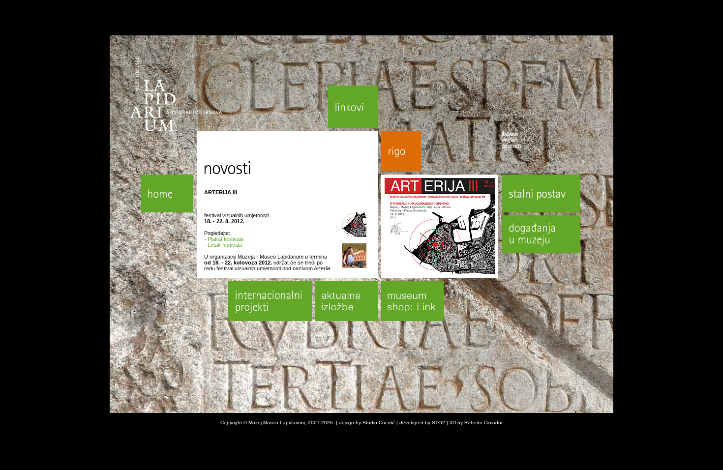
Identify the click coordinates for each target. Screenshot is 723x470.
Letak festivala (225, 245)
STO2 (438, 422)
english (510, 140)
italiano (510, 134)
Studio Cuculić (378, 422)
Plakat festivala (225, 239)
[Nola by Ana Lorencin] (354, 266)
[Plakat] (354, 235)
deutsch (511, 146)
